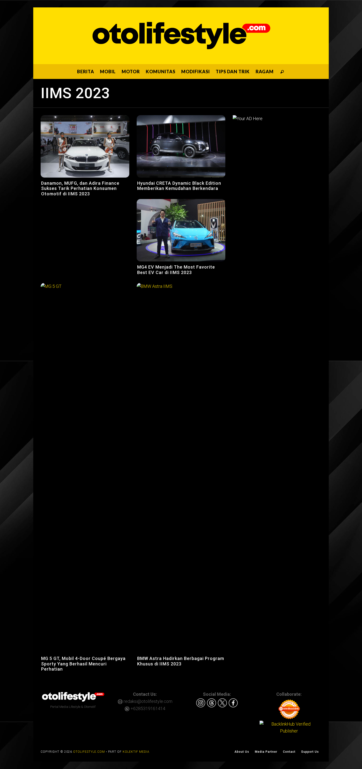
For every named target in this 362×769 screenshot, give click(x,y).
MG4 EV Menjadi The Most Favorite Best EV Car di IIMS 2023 (176, 269)
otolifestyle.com (89, 751)
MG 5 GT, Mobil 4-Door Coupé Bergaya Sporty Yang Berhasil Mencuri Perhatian (83, 664)
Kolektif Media (136, 751)
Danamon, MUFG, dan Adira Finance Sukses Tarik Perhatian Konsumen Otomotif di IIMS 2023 (80, 188)
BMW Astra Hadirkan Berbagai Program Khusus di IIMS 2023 (180, 661)
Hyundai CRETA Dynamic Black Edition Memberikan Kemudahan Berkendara (179, 186)
